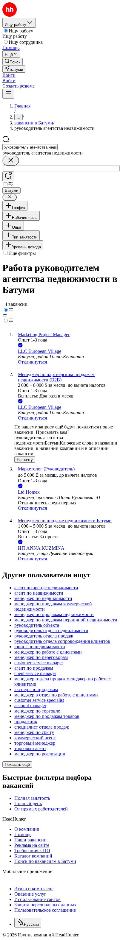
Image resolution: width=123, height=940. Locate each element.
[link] (12, 61)
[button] (9, 75)
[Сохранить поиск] (8, 176)
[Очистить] (10, 161)
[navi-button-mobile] (8, 94)
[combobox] (30, 147)
